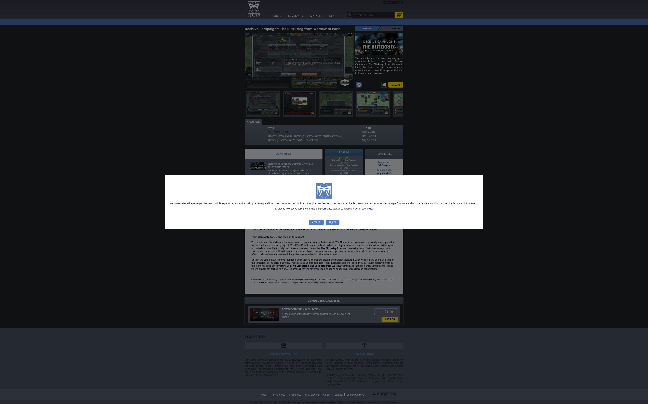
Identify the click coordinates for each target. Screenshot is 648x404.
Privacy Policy (366, 208)
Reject (332, 222)
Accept (316, 222)
